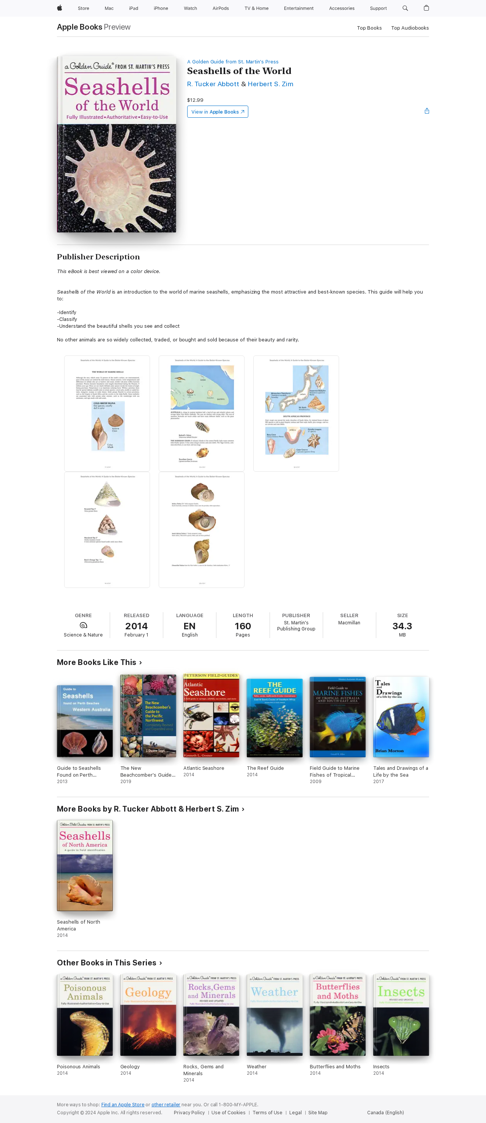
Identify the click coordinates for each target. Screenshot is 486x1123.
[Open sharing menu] (427, 111)
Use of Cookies (228, 1112)
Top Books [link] (369, 28)
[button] (405, 8)
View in (215, 112)
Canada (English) (385, 1112)
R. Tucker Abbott (213, 84)
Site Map (317, 1112)
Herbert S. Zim (270, 84)
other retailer (165, 1104)
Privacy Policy (189, 1112)
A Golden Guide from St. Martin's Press (233, 62)
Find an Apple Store (123, 1104)
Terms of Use (267, 1112)
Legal (295, 1112)
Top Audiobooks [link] (410, 28)
